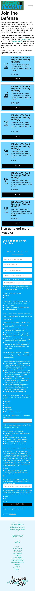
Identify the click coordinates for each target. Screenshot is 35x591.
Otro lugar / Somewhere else (13, 412)
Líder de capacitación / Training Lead (15, 392)
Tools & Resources (17, 557)
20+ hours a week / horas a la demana (15, 444)
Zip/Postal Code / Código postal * (13, 274)
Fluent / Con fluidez (10, 305)
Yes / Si (7, 295)
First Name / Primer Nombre (12, 258)
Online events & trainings (17, 559)
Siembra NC (17, 571)
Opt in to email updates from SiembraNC (14, 509)
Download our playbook (17, 560)
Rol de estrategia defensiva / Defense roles (16, 361)
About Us (17, 542)
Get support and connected (17, 562)
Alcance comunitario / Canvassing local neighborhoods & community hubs (16, 329)
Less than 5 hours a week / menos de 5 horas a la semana (17, 434)
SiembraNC (13, 514)
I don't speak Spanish (11, 309)
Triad (6, 405)
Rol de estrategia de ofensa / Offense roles (17, 322)
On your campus (18, 551)
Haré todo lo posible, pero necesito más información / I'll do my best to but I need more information (16, 472)
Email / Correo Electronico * (12, 269)
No (6, 297)
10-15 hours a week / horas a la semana (16, 439)
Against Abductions (17, 553)
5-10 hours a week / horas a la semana (15, 437)
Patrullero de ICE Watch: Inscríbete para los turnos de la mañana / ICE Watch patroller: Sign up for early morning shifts (17, 380)
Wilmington (8, 407)
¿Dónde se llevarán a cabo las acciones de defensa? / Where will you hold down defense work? (17, 397)
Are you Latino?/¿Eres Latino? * (12, 293)
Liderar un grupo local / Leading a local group (17, 333)
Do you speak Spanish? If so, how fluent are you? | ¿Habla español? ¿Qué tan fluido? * (16, 302)
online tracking (16, 41)
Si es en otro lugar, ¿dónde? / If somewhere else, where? (16, 416)
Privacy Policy (17, 541)
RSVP (17, 79)
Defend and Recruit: (18, 522)
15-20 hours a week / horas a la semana (16, 442)
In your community (17, 550)
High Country (8, 410)
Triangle (7, 403)
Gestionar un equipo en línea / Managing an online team (17, 336)
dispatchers (26, 40)
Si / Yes (7, 468)
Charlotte (7, 401)
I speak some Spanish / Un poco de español (17, 307)
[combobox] (30, 283)
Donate (17, 569)
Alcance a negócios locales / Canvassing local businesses (16, 326)
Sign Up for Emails (17, 567)
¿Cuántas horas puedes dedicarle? (13, 431)
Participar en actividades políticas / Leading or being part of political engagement (17, 339)
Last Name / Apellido (10, 263)
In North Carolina (17, 548)
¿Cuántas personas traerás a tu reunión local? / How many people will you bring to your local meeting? (16, 481)
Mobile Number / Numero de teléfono (14, 279)
